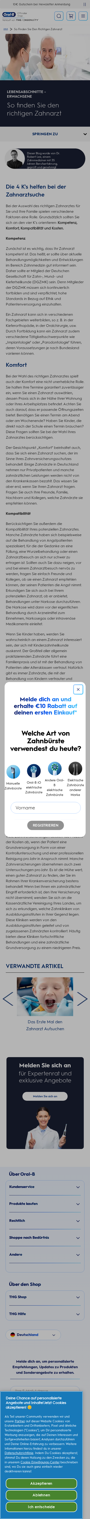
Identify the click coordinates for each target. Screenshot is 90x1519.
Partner (20, 1421)
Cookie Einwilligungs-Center (40, 1462)
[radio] (13, 779)
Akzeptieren (41, 1483)
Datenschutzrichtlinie (19, 1453)
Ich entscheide (41, 1507)
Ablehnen (41, 1495)
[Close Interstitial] (78, 689)
